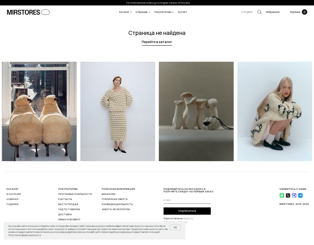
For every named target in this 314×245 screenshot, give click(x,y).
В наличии (14, 194)
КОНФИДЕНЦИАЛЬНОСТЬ (117, 204)
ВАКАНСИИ (109, 194)
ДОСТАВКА (65, 214)
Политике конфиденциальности (24, 235)
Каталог (124, 12)
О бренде (142, 12)
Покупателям (162, 12)
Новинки (13, 199)
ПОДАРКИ (13, 204)
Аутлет (182, 12)
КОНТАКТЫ (65, 199)
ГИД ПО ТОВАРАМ (69, 209)
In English (247, 12)
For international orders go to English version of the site (158, 2)
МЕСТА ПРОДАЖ (68, 204)
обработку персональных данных (178, 220)
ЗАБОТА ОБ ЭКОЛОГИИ (116, 209)
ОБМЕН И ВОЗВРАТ (69, 219)
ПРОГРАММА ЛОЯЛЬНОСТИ (75, 194)
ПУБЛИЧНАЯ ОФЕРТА (115, 199)
